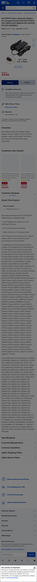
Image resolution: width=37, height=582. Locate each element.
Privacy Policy (13, 577)
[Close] (34, 568)
